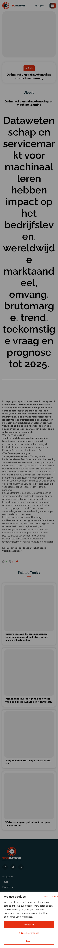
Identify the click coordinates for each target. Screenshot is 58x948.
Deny (29, 941)
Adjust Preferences (29, 933)
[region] (29, 920)
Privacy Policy (51, 896)
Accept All (29, 924)
